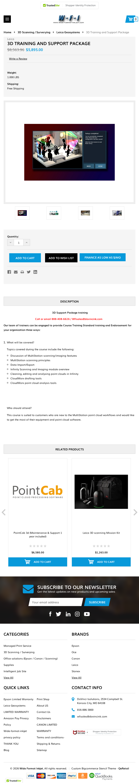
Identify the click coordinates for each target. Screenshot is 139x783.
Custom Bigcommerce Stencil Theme (93, 768)
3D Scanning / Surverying (19, 652)
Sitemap (42, 750)
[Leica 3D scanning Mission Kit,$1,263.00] (101, 492)
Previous (3, 512)
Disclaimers (44, 718)
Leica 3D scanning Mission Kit (101, 532)
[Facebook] (9, 272)
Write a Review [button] (18, 58)
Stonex (76, 671)
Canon (76, 658)
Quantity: (13, 236)
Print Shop (43, 699)
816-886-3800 (85, 709)
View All (8, 677)
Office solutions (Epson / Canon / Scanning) (31, 658)
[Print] (22, 272)
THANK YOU (11, 743)
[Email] (16, 272)
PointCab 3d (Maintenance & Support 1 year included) (38, 534)
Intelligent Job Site (15, 671)
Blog (6, 750)
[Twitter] (29, 272)
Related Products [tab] (69, 449)
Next (135, 512)
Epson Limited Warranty (18, 699)
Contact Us (43, 712)
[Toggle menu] (7, 19)
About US (42, 705)
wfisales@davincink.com (92, 716)
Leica (75, 665)
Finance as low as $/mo (103, 257)
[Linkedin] (35, 272)
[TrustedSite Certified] (69, 5)
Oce (74, 652)
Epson (75, 645)
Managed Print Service (17, 645)
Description (69, 301)
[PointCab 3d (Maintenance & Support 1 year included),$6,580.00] (37, 492)
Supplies (9, 665)
